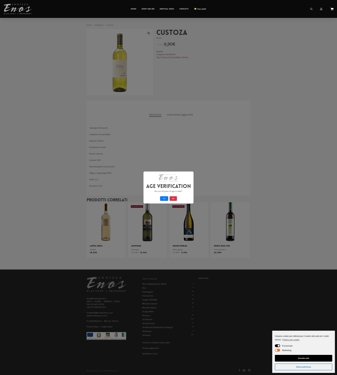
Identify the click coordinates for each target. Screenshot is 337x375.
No (173, 199)
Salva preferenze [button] (303, 367)
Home (133, 9)
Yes (164, 199)
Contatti (184, 9)
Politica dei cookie (290, 340)
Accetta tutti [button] (303, 358)
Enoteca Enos (167, 9)
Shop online (148, 9)
